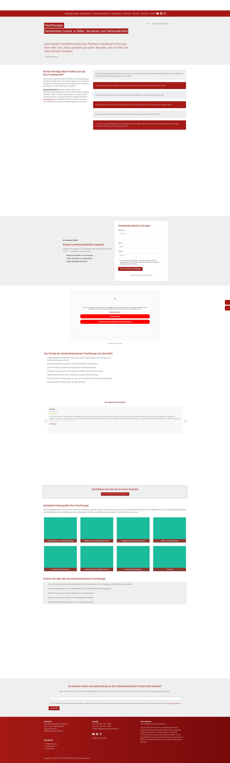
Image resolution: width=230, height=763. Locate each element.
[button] (115, 584)
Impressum (50, 749)
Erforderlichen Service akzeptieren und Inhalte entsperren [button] (115, 321)
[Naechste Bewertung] (185, 420)
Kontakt (152, 13)
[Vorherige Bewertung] (45, 420)
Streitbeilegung (51, 744)
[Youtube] (157, 13)
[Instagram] (165, 13)
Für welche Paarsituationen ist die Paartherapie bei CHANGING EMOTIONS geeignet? (79, 588)
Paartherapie (154, 739)
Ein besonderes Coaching (100, 13)
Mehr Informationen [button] (115, 312)
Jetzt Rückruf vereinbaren (130, 269)
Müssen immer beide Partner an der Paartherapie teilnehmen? (71, 597)
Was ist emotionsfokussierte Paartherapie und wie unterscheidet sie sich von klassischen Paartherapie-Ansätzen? (90, 584)
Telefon (120, 251)
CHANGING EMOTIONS (66, 758)
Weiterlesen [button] (53, 424)
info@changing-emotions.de (108, 729)
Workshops (127, 13)
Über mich (135, 13)
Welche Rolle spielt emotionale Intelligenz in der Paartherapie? (71, 593)
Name (120, 243)
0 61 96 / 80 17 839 (103, 724)
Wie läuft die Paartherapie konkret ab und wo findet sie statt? (70, 602)
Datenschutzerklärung (174, 703)
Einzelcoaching (85, 13)
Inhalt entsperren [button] (115, 316)
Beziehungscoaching (72, 13)
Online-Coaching (116, 13)
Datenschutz (50, 746)
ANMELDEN (54, 708)
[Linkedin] (161, 13)
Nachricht (121, 230)
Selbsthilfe (144, 13)
